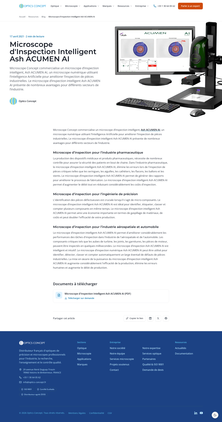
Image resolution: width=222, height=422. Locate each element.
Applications (84, 359)
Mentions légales (77, 413)
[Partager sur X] (158, 318)
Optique (82, 348)
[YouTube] (201, 412)
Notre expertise (151, 348)
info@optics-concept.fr (34, 382)
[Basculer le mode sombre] (215, 415)
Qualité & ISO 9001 (153, 364)
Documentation (184, 353)
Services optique (151, 353)
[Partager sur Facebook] (166, 318)
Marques (82, 364)
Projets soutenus (119, 364)
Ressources (33, 16)
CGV (110, 413)
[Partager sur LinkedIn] (150, 318)
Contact (114, 370)
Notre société (117, 348)
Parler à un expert (190, 6)
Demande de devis (153, 370)
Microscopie (84, 353)
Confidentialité (96, 413)
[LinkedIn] (195, 412)
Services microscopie (122, 359)
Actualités (180, 348)
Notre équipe (117, 353)
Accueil (22, 16)
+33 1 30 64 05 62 (32, 377)
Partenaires (149, 359)
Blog (43, 16)
